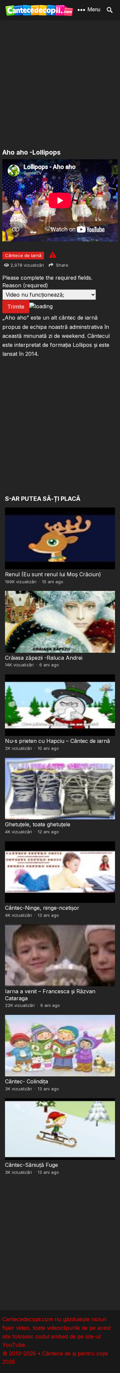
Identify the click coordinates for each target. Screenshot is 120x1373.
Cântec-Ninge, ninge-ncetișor (42, 907)
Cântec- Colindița (26, 1081)
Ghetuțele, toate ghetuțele (37, 824)
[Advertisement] (60, 85)
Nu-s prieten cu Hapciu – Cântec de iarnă (57, 741)
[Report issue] (52, 254)
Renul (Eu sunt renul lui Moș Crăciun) (53, 574)
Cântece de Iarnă (23, 255)
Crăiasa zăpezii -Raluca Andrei (43, 657)
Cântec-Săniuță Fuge (31, 1165)
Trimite (15, 306)
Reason (25, 285)
